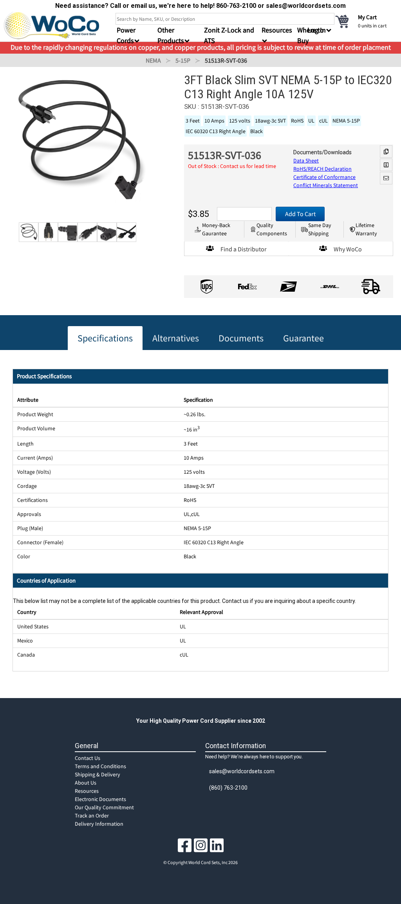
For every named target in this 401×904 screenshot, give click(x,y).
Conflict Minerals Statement (325, 185)
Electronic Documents (100, 799)
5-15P (182, 60)
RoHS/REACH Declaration (322, 168)
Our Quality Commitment (104, 807)
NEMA (153, 60)
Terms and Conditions (100, 766)
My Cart (367, 17)
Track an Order (92, 815)
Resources (87, 790)
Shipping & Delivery (97, 774)
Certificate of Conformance (324, 176)
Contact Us (87, 757)
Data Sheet (306, 160)
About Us (85, 782)
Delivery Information (99, 823)
